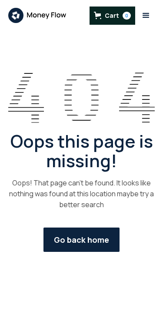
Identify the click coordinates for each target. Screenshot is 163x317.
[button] (112, 16)
